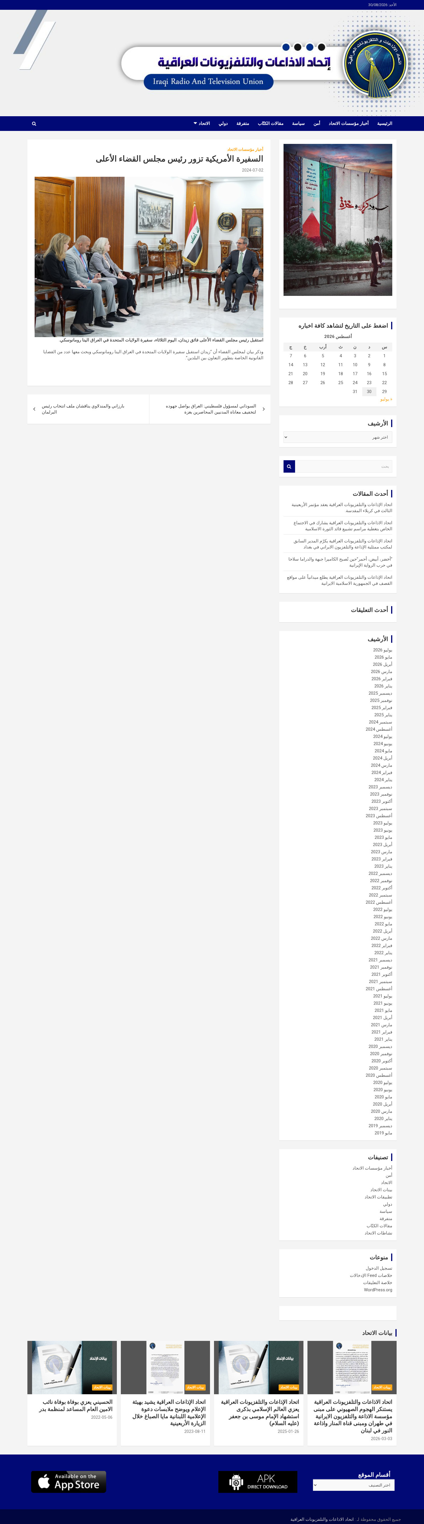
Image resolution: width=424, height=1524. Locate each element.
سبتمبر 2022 (380, 895)
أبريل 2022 (382, 931)
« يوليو (386, 399)
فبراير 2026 (382, 678)
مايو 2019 (383, 1133)
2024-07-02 (252, 170)
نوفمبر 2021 (381, 967)
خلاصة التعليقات (377, 1282)
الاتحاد (204, 123)
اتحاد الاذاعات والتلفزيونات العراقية (322, 1519)
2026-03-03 (381, 1438)
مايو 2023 (383, 837)
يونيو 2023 (383, 830)
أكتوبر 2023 (382, 801)
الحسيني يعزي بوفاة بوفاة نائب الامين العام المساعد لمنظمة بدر (75, 1405)
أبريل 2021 (382, 1017)
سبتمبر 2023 (380, 808)
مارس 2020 (381, 1111)
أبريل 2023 (382, 844)
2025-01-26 (288, 1431)
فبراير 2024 (382, 772)
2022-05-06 (101, 1417)
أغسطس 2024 (379, 729)
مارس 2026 (381, 671)
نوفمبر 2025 (381, 700)
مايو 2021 (383, 1010)
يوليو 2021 (382, 996)
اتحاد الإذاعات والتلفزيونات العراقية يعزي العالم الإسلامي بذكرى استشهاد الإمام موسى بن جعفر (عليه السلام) (260, 1413)
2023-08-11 (195, 1431)
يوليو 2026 (382, 650)
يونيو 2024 (383, 743)
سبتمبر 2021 (380, 981)
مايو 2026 (383, 657)
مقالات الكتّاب (271, 123)
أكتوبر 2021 (382, 974)
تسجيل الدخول (379, 1268)
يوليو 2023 (382, 823)
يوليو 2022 (382, 909)
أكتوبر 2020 (382, 1060)
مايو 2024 (383, 750)
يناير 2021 (383, 1039)
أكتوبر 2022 (382, 887)
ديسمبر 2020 (380, 1046)
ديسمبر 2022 (380, 873)
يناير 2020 (383, 1118)
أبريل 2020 (382, 1104)
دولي (223, 123)
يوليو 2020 (382, 1082)
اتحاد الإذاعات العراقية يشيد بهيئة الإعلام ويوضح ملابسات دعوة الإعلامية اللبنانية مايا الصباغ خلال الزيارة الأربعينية (169, 1413)
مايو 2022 (383, 924)
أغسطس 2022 (379, 902)
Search (289, 466)
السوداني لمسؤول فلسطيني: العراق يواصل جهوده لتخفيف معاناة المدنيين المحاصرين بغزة (211, 409)
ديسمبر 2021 (380, 960)
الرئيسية (384, 123)
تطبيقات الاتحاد (378, 1197)
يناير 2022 (383, 952)
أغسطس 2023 (379, 815)
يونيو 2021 (383, 1003)
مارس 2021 (381, 1024)
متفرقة (243, 123)
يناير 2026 (383, 686)
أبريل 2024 (382, 758)
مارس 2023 (381, 851)
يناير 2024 (383, 779)
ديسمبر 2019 (380, 1125)
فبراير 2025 (382, 707)
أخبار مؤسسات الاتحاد (349, 123)
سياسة (298, 123)
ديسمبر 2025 (380, 693)
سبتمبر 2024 (380, 722)
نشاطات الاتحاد (378, 1233)
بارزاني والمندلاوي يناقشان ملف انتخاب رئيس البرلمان (83, 409)
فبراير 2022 (382, 945)
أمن (317, 123)
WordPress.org (378, 1289)
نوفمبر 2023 (381, 794)
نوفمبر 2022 (381, 880)
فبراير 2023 (382, 859)
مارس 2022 (381, 938)
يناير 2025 (383, 714)
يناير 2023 (383, 866)
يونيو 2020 (383, 1089)
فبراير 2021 (382, 1032)
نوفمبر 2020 (381, 1053)
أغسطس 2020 (379, 1075)
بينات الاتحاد (381, 1189)
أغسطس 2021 (379, 988)
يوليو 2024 (382, 736)
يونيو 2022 (383, 916)
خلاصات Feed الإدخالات (371, 1275)
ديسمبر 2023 (380, 787)
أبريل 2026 (382, 664)
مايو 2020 (383, 1097)
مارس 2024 (381, 765)
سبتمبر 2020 (380, 1068)
